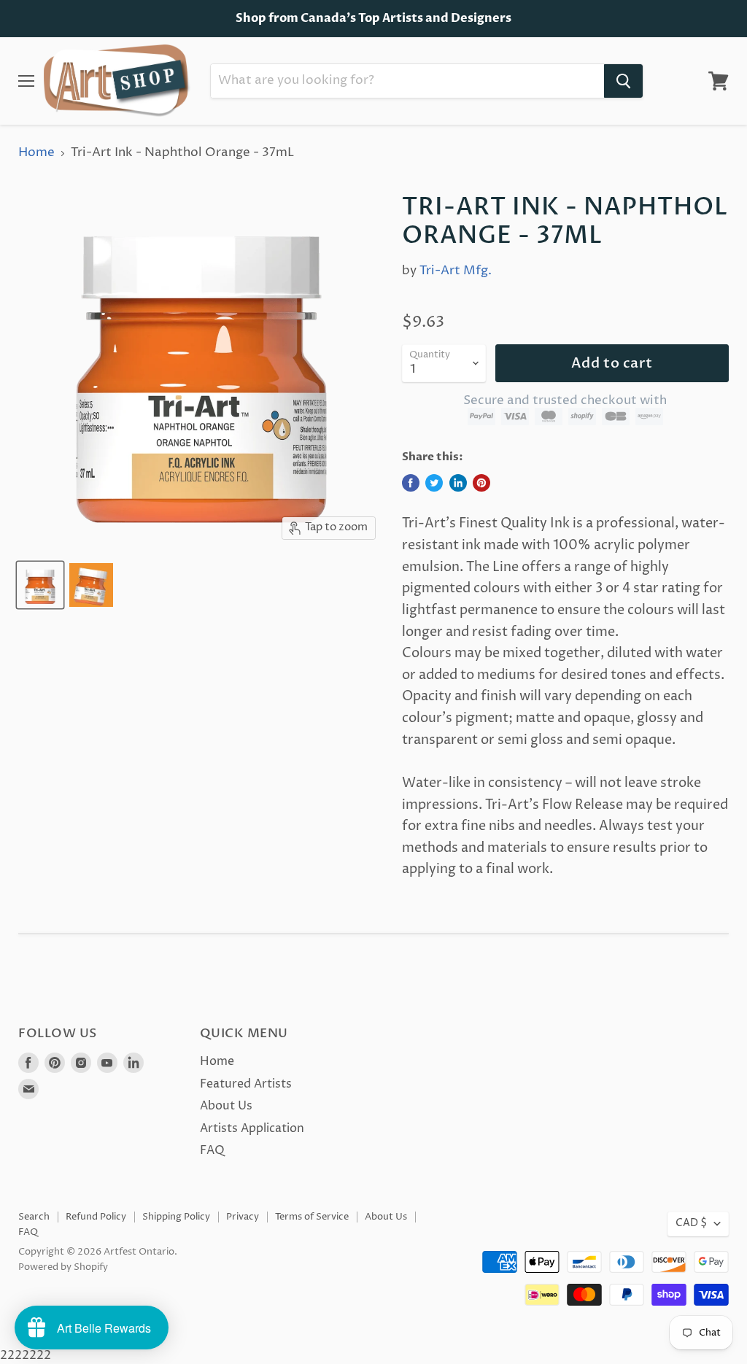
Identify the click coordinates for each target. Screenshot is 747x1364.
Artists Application (252, 1128)
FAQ (212, 1150)
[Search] (623, 81)
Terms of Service (312, 1216)
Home (36, 153)
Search (34, 1216)
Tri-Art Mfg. (455, 270)
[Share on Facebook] (410, 483)
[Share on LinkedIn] (458, 483)
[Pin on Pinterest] (481, 483)
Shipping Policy (176, 1216)
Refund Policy (96, 1216)
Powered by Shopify (63, 1267)
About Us (226, 1106)
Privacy (242, 1216)
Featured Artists (246, 1084)
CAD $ (691, 1223)
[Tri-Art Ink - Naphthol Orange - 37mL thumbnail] (40, 585)
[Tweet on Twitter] (434, 483)
